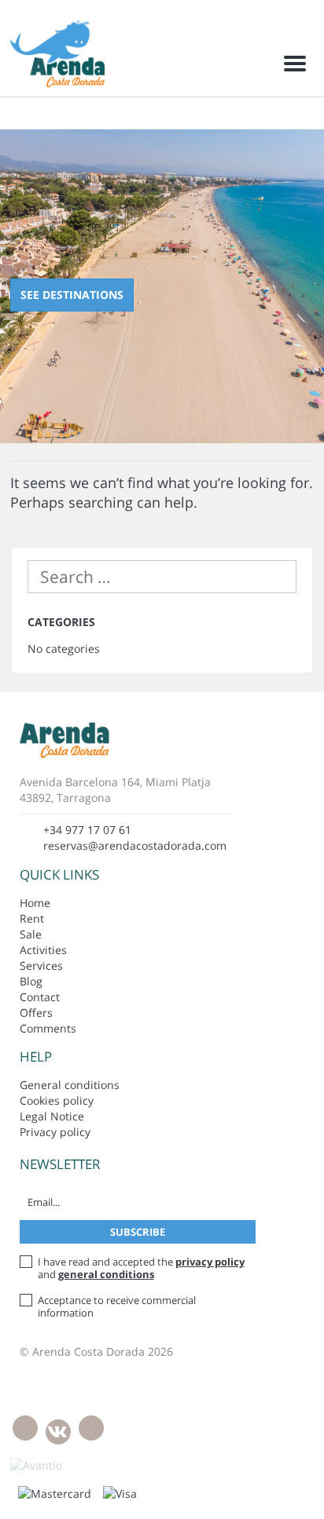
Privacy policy (55, 1131)
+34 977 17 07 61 (87, 829)
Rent (32, 918)
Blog (31, 981)
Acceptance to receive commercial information (117, 1306)
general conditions (106, 1274)
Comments (48, 1028)
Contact (40, 996)
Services (41, 965)
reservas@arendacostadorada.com (134, 845)
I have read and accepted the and (141, 1267)
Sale (31, 934)
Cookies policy (57, 1100)
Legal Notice (52, 1116)
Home (35, 902)
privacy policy (210, 1262)
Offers (36, 1012)
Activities (43, 949)
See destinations (71, 294)
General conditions (70, 1084)
